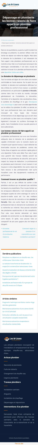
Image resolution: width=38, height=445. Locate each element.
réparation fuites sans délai (13, 72)
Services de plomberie (8, 40)
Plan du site (19, 443)
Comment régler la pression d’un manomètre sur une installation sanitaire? (27, 233)
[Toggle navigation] (35, 4)
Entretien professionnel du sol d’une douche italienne (10, 233)
